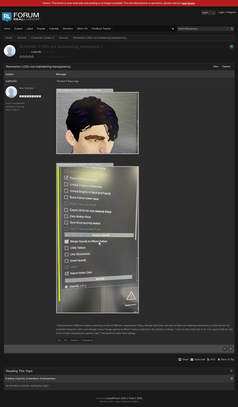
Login (221, 12)
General (63, 37)
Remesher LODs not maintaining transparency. (100, 37)
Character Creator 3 (42, 37)
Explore (18, 28)
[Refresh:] (232, 378)
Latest (30, 28)
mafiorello (36, 52)
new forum (188, 3)
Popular (41, 28)
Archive (21, 37)
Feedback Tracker (101, 28)
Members (68, 28)
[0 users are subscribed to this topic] (231, 46)
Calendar (54, 28)
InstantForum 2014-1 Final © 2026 (124, 398)
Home (7, 28)
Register (231, 12)
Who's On (82, 28)
